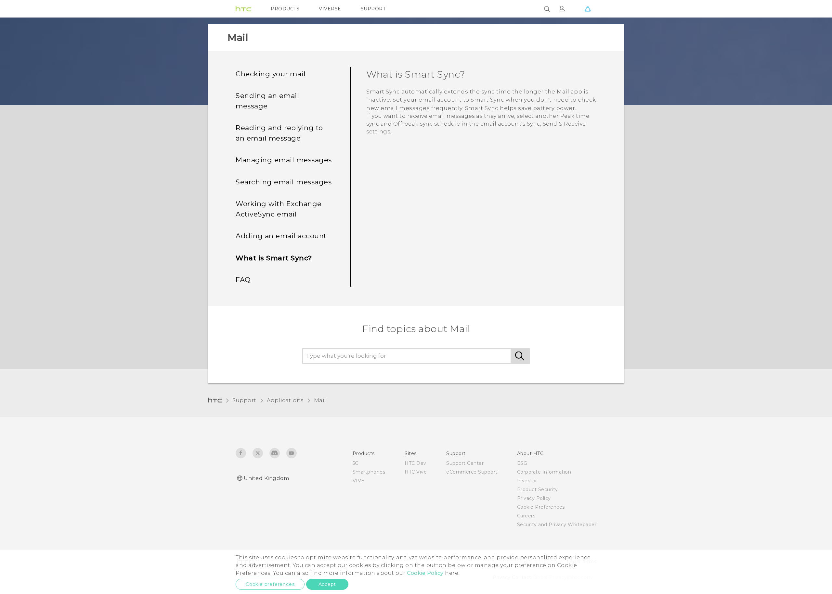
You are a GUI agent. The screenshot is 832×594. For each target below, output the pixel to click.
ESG (522, 463)
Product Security (537, 489)
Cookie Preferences (541, 507)
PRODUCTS (285, 9)
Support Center (465, 463)
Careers (526, 516)
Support (244, 400)
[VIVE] (587, 8)
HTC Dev (415, 463)
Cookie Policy (425, 573)
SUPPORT (373, 9)
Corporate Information (544, 472)
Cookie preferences (270, 584)
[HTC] (243, 9)
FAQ (243, 280)
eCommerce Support (472, 472)
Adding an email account (281, 236)
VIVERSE (330, 9)
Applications (285, 400)
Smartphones (369, 472)
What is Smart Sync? (274, 258)
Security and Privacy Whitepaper (557, 524)
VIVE (359, 481)
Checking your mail (271, 74)
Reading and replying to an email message (279, 133)
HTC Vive (416, 472)
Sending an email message (267, 101)
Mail (320, 400)
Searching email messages (284, 182)
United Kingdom (266, 478)
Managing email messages (284, 160)
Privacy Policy (534, 498)
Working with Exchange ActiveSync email (279, 209)
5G (356, 463)
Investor (527, 481)
